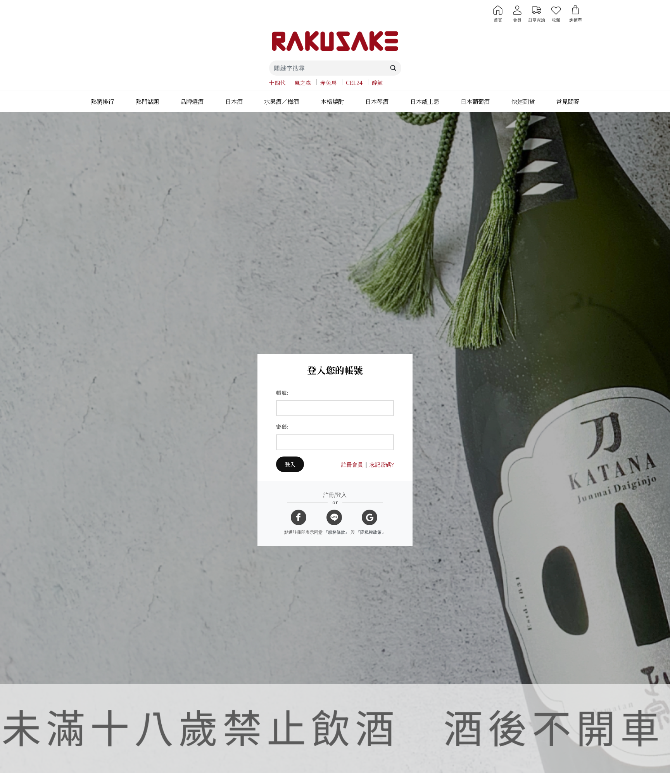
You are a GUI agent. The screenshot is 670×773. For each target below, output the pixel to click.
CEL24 (354, 82)
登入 (290, 464)
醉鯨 (377, 82)
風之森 (303, 82)
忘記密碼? (382, 464)
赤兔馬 (328, 82)
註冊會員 (352, 464)
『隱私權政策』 (371, 532)
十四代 (277, 82)
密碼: (282, 426)
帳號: (282, 392)
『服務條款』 (336, 532)
